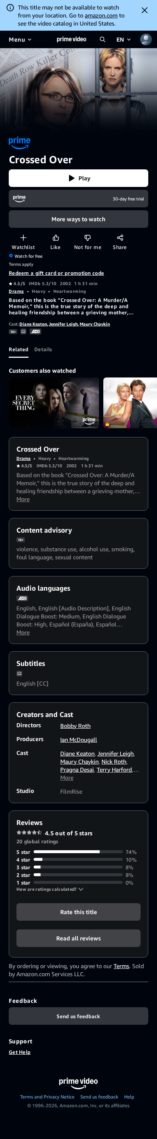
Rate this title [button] (78, 911)
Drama (16, 291)
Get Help (20, 1052)
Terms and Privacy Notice (47, 1097)
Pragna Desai (77, 769)
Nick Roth (114, 761)
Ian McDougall (78, 739)
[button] (78, 178)
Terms (121, 966)
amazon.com (101, 15)
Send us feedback (99, 1097)
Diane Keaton (33, 324)
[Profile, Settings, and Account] (146, 39)
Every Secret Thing (54, 402)
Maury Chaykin (95, 324)
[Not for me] (87, 237)
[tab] (18, 349)
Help (129, 1097)
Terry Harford (114, 769)
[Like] (55, 237)
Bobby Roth (75, 725)
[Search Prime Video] (103, 39)
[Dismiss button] (144, 10)
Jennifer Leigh (63, 324)
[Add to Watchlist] (23, 237)
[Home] (71, 39)
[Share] (120, 237)
